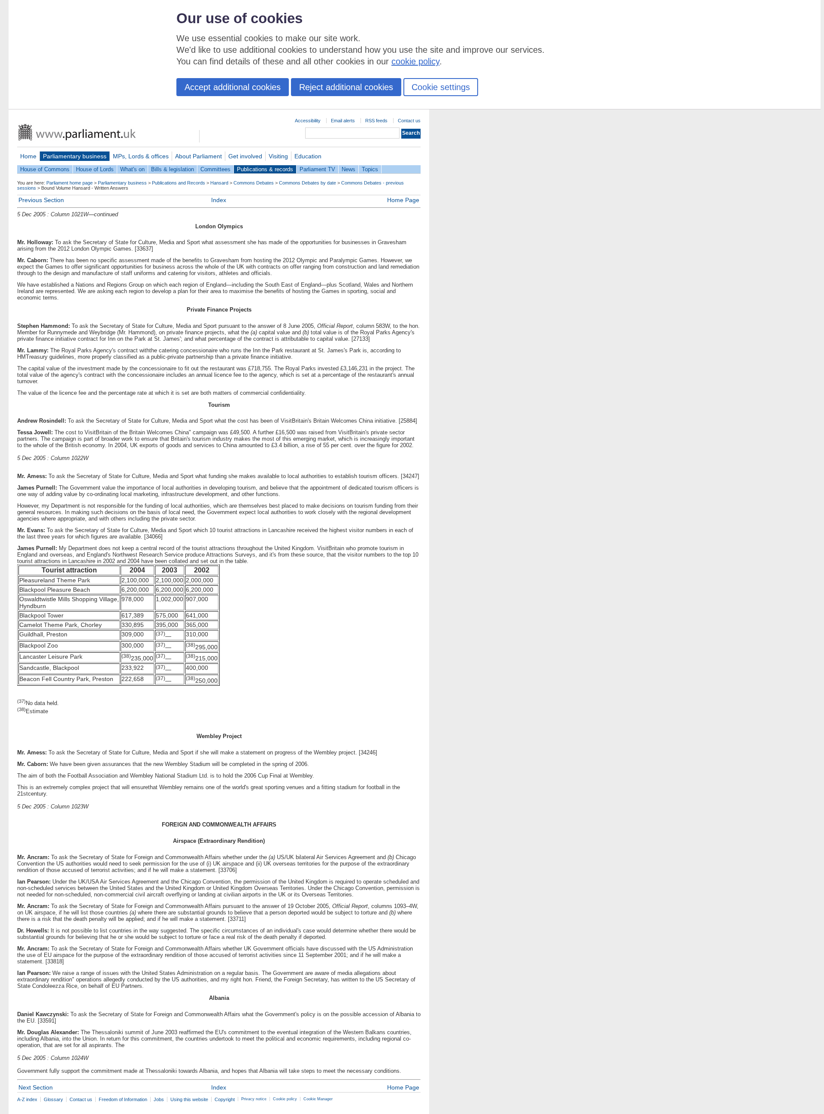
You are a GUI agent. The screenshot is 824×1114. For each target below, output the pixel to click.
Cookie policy (285, 1099)
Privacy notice (254, 1099)
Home (28, 156)
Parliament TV (317, 169)
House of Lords (95, 169)
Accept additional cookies (233, 87)
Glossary (53, 1099)
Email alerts (343, 120)
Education (307, 156)
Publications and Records (178, 182)
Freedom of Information (123, 1099)
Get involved (245, 156)
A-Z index (27, 1099)
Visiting (278, 156)
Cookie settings (441, 87)
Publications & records (265, 169)
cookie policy (415, 61)
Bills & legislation (172, 169)
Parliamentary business (74, 156)
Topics (370, 169)
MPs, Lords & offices (141, 156)
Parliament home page (69, 182)
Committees (215, 169)
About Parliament (198, 156)
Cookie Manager (318, 1099)
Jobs (159, 1099)
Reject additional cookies (346, 87)
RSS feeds (376, 120)
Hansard (219, 182)
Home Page (403, 200)
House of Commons (45, 169)
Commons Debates (253, 182)
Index (218, 200)
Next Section (35, 1087)
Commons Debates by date (307, 182)
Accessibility (308, 120)
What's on (132, 169)
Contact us (409, 120)
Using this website (189, 1099)
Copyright (225, 1099)
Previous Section (41, 200)
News (348, 169)
